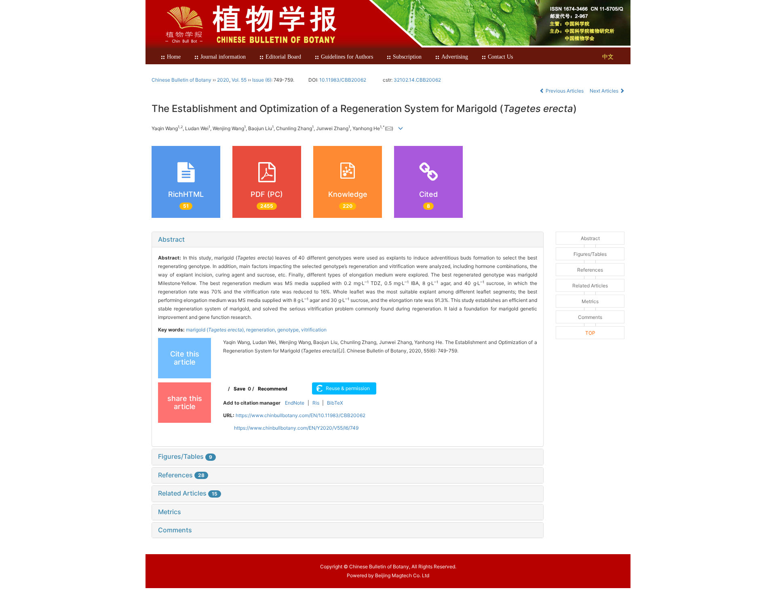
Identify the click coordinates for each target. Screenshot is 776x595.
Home (174, 57)
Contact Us (500, 57)
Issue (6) (261, 80)
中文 (608, 57)
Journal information (223, 57)
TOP (590, 333)
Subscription (407, 57)
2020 (223, 80)
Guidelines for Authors (347, 57)
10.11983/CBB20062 (342, 80)
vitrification (314, 330)
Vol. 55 (239, 80)
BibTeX (335, 403)
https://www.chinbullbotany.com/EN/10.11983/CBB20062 (300, 415)
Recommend (272, 389)
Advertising (454, 57)
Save (239, 389)
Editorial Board (283, 57)
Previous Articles (564, 91)
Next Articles (605, 91)
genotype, (289, 330)
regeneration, (261, 330)
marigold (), (216, 330)
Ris (315, 403)
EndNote (294, 403)
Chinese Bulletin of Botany (181, 80)
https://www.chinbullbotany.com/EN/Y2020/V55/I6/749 (296, 428)
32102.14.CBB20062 (417, 80)
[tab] (347, 239)
